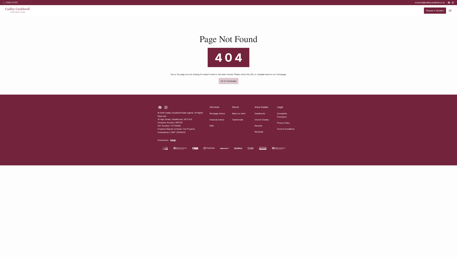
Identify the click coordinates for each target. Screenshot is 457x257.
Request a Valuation (435, 10)
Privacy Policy (283, 123)
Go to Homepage (228, 81)
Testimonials (237, 120)
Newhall (258, 126)
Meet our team (238, 113)
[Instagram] (452, 2)
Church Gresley (262, 120)
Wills (212, 126)
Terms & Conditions (285, 129)
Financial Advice (217, 120)
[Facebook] (448, 2)
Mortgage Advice (217, 113)
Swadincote (260, 113)
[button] (450, 10)
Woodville (259, 132)
